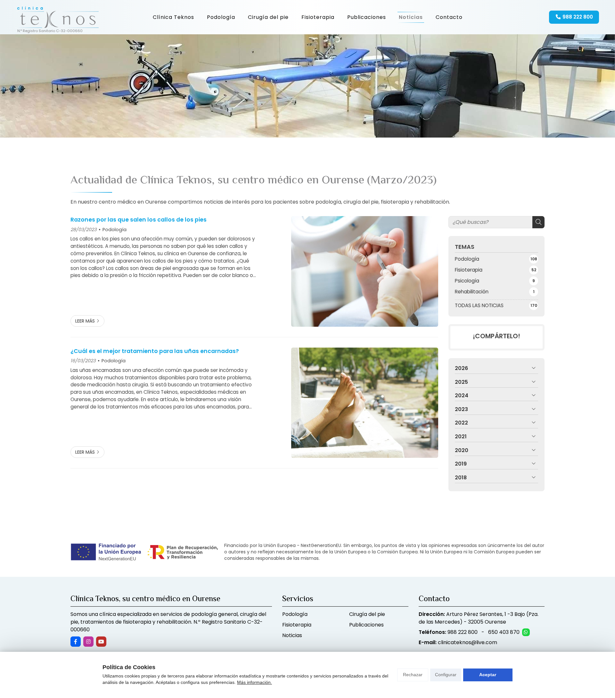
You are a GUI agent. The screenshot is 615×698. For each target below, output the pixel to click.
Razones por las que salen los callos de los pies (138, 219)
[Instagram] (88, 641)
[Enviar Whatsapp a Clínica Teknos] (526, 632)
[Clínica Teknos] (57, 17)
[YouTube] (101, 641)
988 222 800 (462, 632)
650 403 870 (504, 632)
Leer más (85, 321)
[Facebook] (75, 641)
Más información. (254, 682)
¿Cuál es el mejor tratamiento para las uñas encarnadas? (154, 351)
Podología (114, 229)
